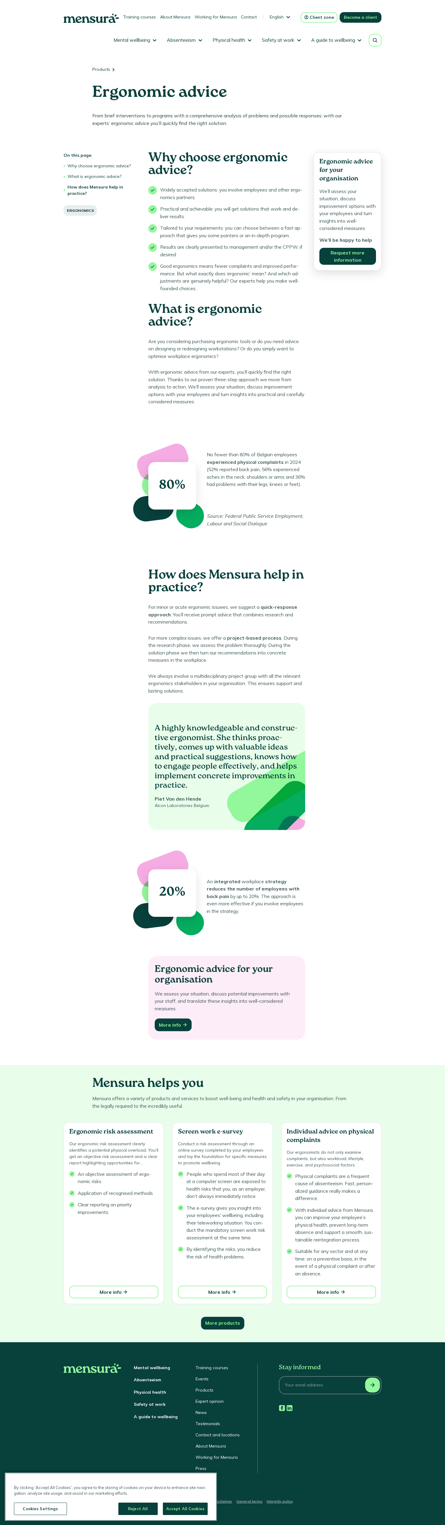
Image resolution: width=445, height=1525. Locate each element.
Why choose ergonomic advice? (99, 166)
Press (201, 1468)
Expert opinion (210, 1401)
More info (170, 1025)
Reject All (138, 1508)
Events (202, 1379)
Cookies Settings (40, 1508)
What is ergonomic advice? (94, 176)
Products (101, 69)
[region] (111, 1497)
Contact (249, 17)
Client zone (322, 17)
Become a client (360, 17)
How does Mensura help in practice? (95, 190)
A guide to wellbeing (156, 1416)
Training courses (139, 17)
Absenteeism (147, 1379)
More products (222, 1323)
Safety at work (150, 1404)
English (277, 17)
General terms (249, 1501)
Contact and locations (218, 1435)
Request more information (347, 256)
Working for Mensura (216, 17)
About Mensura (175, 17)
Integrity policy (280, 1501)
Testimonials (208, 1423)
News (201, 1412)
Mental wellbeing (152, 1367)
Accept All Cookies (185, 1508)
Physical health (150, 1392)
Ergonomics (80, 210)
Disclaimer (222, 1501)
